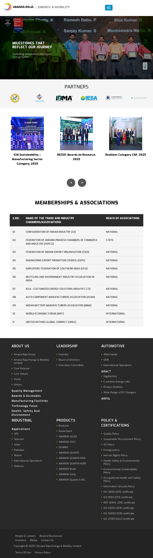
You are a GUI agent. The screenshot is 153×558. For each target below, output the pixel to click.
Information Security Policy (119, 486)
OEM (106, 359)
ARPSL (105, 398)
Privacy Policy (43, 552)
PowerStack (65, 431)
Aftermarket (110, 354)
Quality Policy (111, 433)
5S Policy (109, 444)
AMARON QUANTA (69, 452)
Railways (19, 450)
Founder (63, 354)
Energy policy (111, 450)
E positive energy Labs (117, 381)
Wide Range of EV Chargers (120, 392)
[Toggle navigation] (109, 7)
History (18, 384)
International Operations (118, 365)
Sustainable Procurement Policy (122, 439)
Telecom (19, 439)
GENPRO (63, 447)
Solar (17, 444)
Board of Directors (69, 359)
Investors (20, 540)
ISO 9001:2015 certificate (118, 497)
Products (64, 425)
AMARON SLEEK (68, 436)
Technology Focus (25, 406)
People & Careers (25, 536)
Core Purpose (21, 368)
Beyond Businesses (51, 536)
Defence (19, 466)
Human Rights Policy (115, 455)
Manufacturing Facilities (30, 401)
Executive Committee (71, 365)
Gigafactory (110, 376)
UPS (16, 433)
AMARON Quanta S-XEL (72, 479)
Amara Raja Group (24, 354)
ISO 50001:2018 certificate (119, 513)
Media (33, 540)
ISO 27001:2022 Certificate (119, 518)
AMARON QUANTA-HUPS (72, 463)
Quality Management (27, 391)
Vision (17, 379)
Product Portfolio (113, 387)
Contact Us (47, 540)
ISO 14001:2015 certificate (118, 491)
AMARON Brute (67, 468)
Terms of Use (23, 552)
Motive (18, 455)
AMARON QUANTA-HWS (72, 458)
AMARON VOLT (67, 441)
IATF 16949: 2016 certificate (119, 502)
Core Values (21, 373)
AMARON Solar (67, 474)
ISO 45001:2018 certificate (119, 508)
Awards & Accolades (26, 396)
